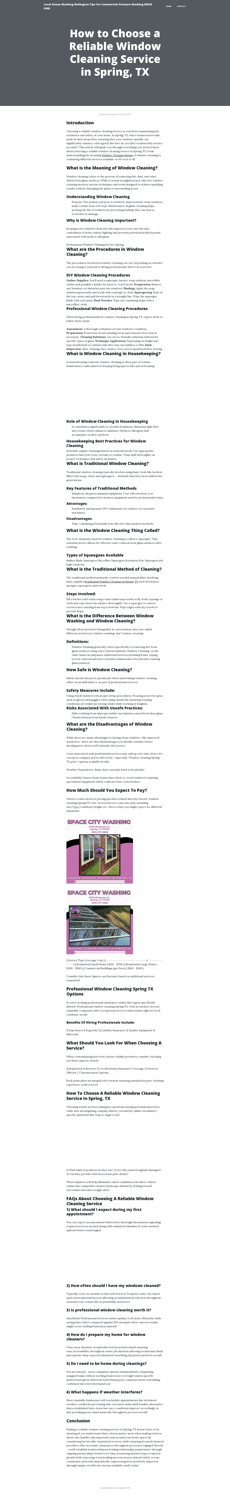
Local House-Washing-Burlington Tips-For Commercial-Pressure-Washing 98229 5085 (98, 6)
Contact (181, 6)
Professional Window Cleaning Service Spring (95, 244)
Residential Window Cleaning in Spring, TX (111, 581)
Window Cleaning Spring (117, 155)
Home (169, 6)
